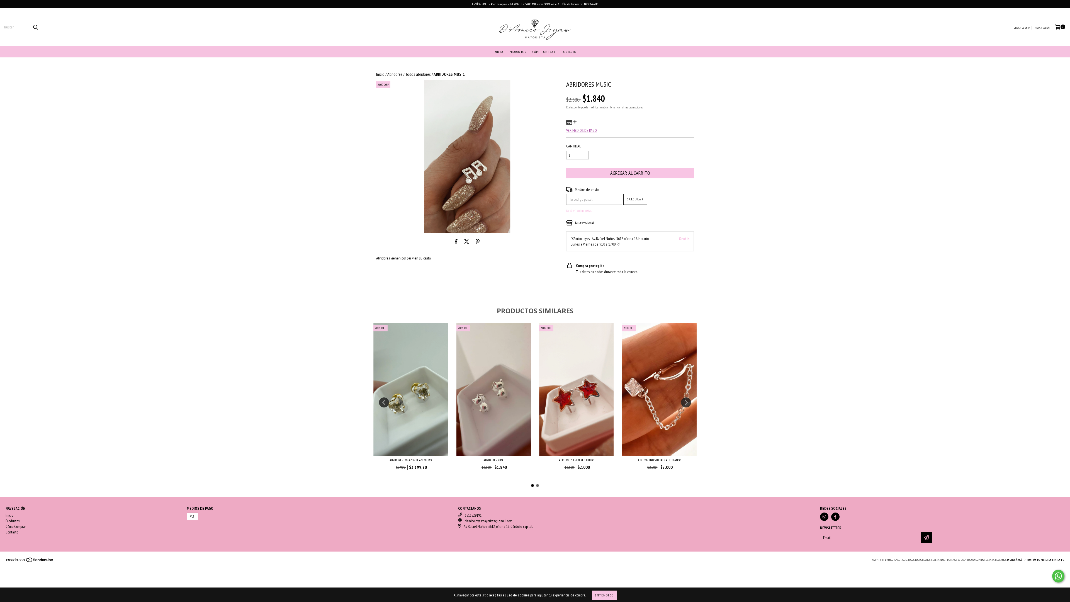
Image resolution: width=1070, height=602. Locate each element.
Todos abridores (418, 74)
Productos (517, 52)
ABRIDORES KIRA (493, 460)
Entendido (604, 595)
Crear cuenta (1022, 28)
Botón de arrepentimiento (1045, 560)
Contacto (569, 52)
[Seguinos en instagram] (824, 517)
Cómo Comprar (543, 52)
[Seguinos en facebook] (835, 517)
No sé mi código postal (579, 210)
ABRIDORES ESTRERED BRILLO (576, 460)
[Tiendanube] (30, 561)
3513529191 (473, 515)
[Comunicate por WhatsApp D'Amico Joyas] (1058, 576)
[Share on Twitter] (466, 241)
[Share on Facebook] (456, 241)
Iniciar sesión (1042, 28)
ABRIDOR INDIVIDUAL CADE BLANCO (659, 460)
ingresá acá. (1015, 560)
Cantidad (574, 146)
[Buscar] (35, 27)
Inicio (498, 52)
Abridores (394, 74)
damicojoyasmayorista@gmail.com (488, 520)
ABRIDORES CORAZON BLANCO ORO (411, 460)
